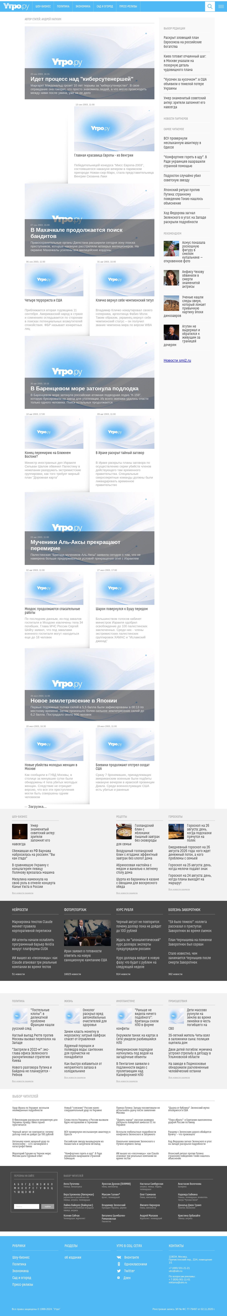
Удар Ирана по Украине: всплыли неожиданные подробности (30, 1109)
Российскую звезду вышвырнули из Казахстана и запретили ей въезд (83, 1142)
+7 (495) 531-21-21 (179, 1268)
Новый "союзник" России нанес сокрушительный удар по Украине (83, 1109)
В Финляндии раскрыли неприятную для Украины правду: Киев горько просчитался (34, 1122)
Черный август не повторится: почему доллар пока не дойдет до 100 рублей (32, 1133)
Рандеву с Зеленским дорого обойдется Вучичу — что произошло (189, 1133)
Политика (63, 6)
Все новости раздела (22, 893)
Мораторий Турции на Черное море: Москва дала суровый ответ (31, 1154)
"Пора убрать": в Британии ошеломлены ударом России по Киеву (190, 1121)
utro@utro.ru (175, 1271)
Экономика (83, 6)
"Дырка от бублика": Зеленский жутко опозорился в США (188, 1109)
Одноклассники (135, 1264)
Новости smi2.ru (177, 360)
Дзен (127, 1278)
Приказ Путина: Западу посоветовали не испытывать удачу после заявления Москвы (138, 1110)
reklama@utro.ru (178, 1282)
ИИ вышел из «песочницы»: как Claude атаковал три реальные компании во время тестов (137, 1156)
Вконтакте (131, 1257)
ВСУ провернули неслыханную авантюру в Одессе (87, 1133)
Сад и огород (105, 6)
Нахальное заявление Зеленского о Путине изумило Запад (135, 1142)
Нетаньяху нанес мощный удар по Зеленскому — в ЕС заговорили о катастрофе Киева (30, 1144)
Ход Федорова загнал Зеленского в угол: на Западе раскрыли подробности (190, 1142)
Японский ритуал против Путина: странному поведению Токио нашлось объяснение (189, 1156)
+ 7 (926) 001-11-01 (179, 1279)
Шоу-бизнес (43, 6)
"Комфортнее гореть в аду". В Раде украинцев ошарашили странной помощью (83, 1156)
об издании (73, 1257)
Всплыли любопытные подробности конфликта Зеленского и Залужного (136, 1133)
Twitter (129, 1271)
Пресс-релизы (128, 6)
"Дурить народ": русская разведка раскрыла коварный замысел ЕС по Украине (136, 1122)
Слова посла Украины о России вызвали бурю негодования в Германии (86, 1121)
